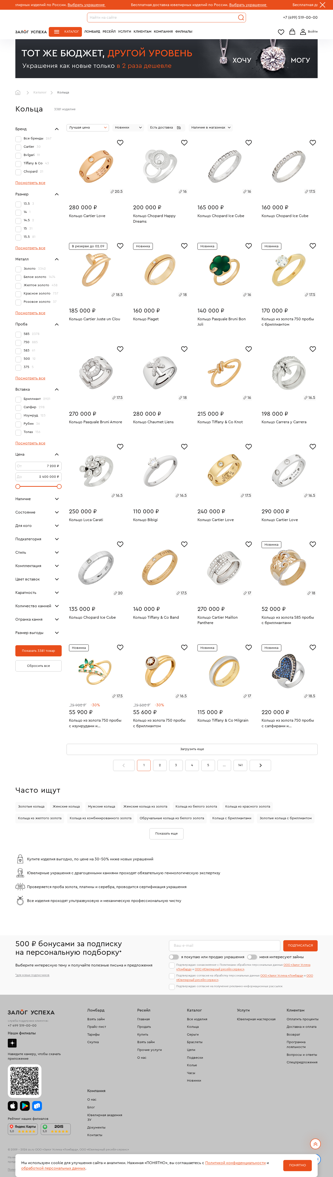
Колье (192, 1065)
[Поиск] (241, 17)
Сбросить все (38, 666)
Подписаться (300, 945)
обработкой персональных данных (53, 1168)
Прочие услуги (149, 1050)
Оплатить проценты (303, 1019)
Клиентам (142, 31)
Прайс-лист (96, 1027)
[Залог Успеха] (31, 31)
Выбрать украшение (46, 5)
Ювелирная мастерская (256, 1019)
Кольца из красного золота (247, 806)
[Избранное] (120, 142)
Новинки (194, 1080)
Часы (191, 1073)
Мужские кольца (101, 806)
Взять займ (96, 1019)
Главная (19, 92)
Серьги (193, 1034)
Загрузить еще (192, 749)
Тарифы (93, 1034)
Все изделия (197, 1019)
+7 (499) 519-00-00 (300, 17)
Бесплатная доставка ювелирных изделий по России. (138, 5)
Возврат (293, 1034)
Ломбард (92, 31)
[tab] (91, 192)
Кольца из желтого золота (39, 818)
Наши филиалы (22, 1033)
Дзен (12, 1043)
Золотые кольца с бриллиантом (286, 818)
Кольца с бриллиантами (231, 818)
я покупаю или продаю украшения (212, 957)
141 (240, 765)
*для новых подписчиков (32, 975)
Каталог (71, 31)
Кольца (193, 1027)
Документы (96, 1127)
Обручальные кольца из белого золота (172, 818)
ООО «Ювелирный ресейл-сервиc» (219, 969)
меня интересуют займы (281, 957)
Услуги (124, 31)
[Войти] (308, 32)
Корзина (292, 32)
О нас (142, 1057)
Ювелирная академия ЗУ (104, 1117)
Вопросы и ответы (302, 1055)
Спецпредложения (302, 1062)
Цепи (191, 1050)
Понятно (297, 1165)
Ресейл (109, 31)
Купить (142, 1034)
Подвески (195, 1057)
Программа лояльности (296, 1044)
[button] (166, 127)
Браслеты (195, 1042)
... (224, 765)
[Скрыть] (322, 5)
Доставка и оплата (301, 1027)
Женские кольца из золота (145, 806)
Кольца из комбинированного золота (100, 818)
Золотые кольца (31, 806)
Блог (91, 1107)
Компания (163, 31)
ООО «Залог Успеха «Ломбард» (281, 975)
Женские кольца (66, 806)
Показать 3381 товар (38, 651)
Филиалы (183, 31)
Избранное (281, 32)
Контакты (94, 1135)
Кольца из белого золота (196, 806)
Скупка (93, 1042)
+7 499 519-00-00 (22, 1025)
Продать (144, 1027)
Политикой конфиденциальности (235, 1163)
